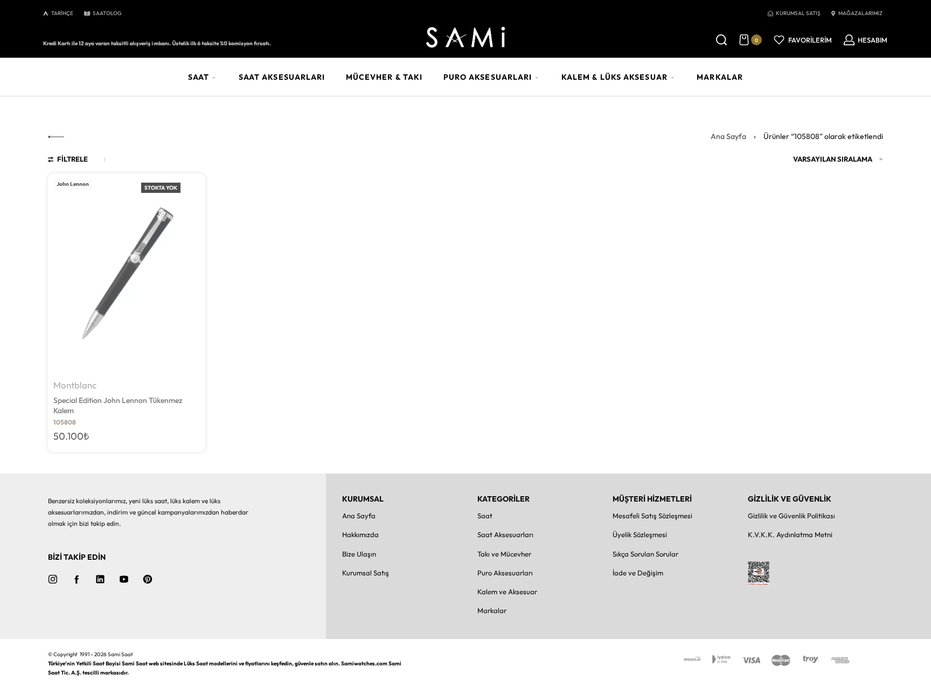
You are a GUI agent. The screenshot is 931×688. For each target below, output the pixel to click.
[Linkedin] (100, 579)
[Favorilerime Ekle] (191, 188)
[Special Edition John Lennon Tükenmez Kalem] (126, 274)
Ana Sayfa (728, 136)
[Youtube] (124, 579)
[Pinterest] (147, 579)
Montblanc (74, 385)
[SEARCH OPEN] (721, 40)
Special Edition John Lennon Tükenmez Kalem (117, 405)
